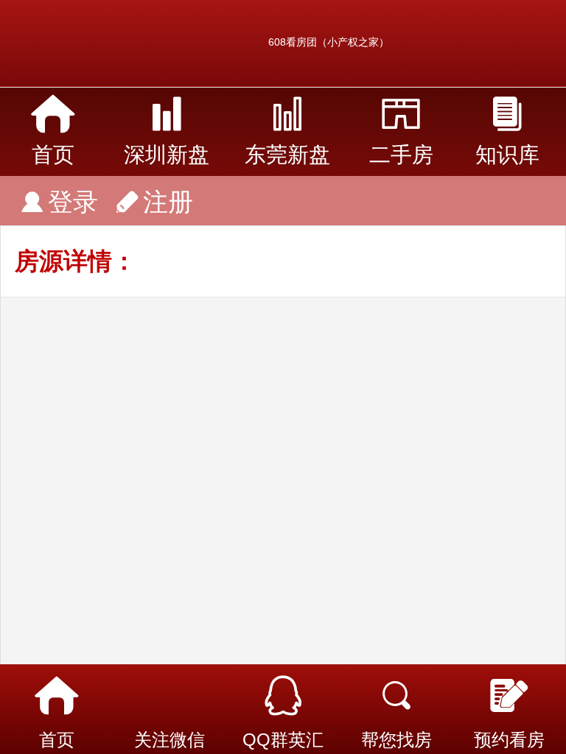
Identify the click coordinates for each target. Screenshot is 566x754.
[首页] (56, 695)
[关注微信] (170, 695)
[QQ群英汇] (283, 695)
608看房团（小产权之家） (328, 42)
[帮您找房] (396, 695)
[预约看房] (509, 695)
